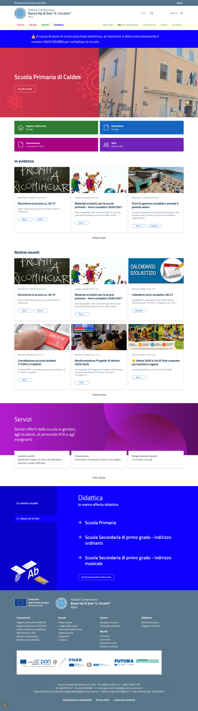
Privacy (164, 24)
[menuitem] (20, 25)
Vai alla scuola (25, 89)
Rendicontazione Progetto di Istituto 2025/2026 (97, 362)
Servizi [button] (33, 25)
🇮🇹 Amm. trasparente (128, 24)
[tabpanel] (99, 82)
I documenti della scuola (70, 629)
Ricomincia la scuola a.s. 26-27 (37, 203)
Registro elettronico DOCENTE (32, 626)
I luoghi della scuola (68, 626)
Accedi (179, 2)
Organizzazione (65, 633)
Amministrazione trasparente (31, 629)
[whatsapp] (182, 13)
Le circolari (105, 639)
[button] (131, 522)
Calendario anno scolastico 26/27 (152, 294)
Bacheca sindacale (109, 646)
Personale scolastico (110, 626)
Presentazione (65, 622)
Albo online (108, 24)
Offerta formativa (150, 622)
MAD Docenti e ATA (26, 633)
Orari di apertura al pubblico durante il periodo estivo (155, 205)
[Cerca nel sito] (151, 13)
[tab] (106, 116)
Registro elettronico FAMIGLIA (31, 622)
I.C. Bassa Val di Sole (28, 518)
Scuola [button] (20, 25)
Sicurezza (176, 24)
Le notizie (104, 636)
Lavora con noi (149, 24)
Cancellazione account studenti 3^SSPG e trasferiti (37, 362)
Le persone (63, 636)
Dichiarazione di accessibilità (77, 699)
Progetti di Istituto (150, 626)
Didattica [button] (59, 25)
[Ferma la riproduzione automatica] (192, 115)
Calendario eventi (108, 643)
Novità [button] (45, 25)
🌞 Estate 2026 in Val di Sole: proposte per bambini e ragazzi (156, 362)
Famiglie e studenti (109, 622)
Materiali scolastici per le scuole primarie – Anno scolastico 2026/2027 (98, 205)
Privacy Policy (103, 699)
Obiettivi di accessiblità (28, 639)
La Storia (62, 639)
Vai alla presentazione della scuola (96, 577)
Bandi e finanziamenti (27, 636)
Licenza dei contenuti (124, 699)
